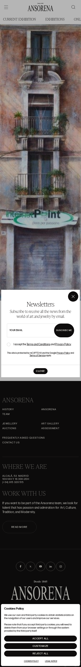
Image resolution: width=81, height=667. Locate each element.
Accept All (40, 638)
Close (40, 371)
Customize (41, 646)
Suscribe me (64, 330)
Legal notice (51, 661)
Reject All (40, 653)
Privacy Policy (63, 344)
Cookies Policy (31, 661)
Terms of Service (37, 355)
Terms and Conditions (38, 344)
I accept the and (42, 344)
